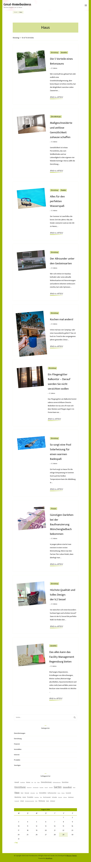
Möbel (24, 797)
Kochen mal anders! (61, 319)
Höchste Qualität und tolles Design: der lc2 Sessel (62, 595)
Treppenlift (16, 801)
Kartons (63, 793)
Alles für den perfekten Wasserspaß (57, 201)
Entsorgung (29, 787)
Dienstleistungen (56, 117)
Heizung (27, 793)
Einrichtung (54, 52)
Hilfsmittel (32, 793)
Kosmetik (68, 793)
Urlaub (22, 801)
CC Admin (54, 68)
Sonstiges (17, 765)
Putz (41, 797)
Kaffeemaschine (52, 793)
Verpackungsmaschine (29, 801)
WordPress (49, 858)
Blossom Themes (71, 856)
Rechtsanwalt (47, 797)
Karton (59, 793)
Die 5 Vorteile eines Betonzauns (61, 61)
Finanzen (53, 509)
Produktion (36, 797)
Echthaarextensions (57, 782)
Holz (37, 793)
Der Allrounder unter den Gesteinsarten (62, 261)
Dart (35, 782)
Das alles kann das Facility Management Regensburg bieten (61, 657)
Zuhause (52, 801)
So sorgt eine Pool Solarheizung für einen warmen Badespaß (60, 451)
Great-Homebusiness (17, 4)
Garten (58, 787)
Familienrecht (35, 787)
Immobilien (64, 52)
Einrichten (65, 782)
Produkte (63, 190)
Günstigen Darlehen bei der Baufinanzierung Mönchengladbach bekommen (61, 524)
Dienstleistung (46, 782)
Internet (16, 754)
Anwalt (16, 782)
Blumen (28, 782)
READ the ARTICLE (56, 97)
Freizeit (46, 787)
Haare (74, 787)
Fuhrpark (51, 787)
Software (65, 797)
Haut (22, 793)
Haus (16, 793)
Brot (32, 782)
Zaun (47, 801)
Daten (38, 782)
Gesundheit (67, 787)
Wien (36, 801)
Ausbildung (22, 782)
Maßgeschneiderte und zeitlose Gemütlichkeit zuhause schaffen (61, 130)
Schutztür (60, 797)
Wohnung (42, 801)
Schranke (54, 797)
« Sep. (16, 842)
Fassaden (41, 787)
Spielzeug (71, 797)
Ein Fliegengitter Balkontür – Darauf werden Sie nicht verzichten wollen (59, 381)
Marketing (17, 797)
